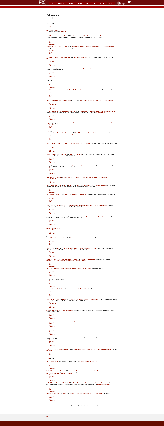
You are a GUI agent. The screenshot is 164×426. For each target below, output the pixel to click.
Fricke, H (60, 35)
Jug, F (73, 122)
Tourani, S (48, 349)
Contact (111, 3)
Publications (61, 3)
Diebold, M (54, 393)
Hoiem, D (57, 57)
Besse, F (48, 68)
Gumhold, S (68, 100)
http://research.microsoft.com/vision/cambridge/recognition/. (59, 373)
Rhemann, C (48, 277)
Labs (52, 3)
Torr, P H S (70, 177)
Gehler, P (54, 237)
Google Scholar (52, 40)
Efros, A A (61, 57)
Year (57, 30)
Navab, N (58, 382)
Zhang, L (64, 185)
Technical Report (51, 403)
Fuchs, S (58, 248)
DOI (50, 38)
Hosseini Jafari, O (68, 259)
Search (50, 18)
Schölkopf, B (70, 185)
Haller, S (48, 122)
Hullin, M (48, 259)
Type (54, 30)
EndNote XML (52, 27)
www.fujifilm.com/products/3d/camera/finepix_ (92, 239)
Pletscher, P (48, 154)
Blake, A (60, 132)
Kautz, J (63, 68)
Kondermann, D (59, 194)
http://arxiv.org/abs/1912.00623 (53, 228)
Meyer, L (56, 35)
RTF (50, 26)
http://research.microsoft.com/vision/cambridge (80, 134)
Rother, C (66, 35)
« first (66, 405)
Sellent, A (48, 310)
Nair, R (47, 194)
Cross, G (64, 132)
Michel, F (48, 100)
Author (47, 30)
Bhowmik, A (48, 226)
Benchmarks (103, 3)
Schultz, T (56, 259)
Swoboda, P (77, 122)
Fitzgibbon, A (57, 68)
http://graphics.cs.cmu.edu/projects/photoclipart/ (56, 58)
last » (98, 405)
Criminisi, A (75, 57)
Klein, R (52, 259)
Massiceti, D (49, 177)
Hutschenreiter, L (59, 122)
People (79, 3)
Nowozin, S (58, 111)
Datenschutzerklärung (53, 423)
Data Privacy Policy (64, 423)
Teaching (71, 3)
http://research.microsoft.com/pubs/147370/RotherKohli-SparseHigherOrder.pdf (63, 269)
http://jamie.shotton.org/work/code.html (88, 361)
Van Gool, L (58, 237)
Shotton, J (67, 111)
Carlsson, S (53, 143)
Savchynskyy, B (85, 122)
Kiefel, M (60, 185)
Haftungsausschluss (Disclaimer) (110, 423)
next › (94, 405)
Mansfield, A (49, 237)
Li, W (63, 259)
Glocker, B (48, 382)
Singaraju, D (49, 329)
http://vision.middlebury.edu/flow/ (104, 384)
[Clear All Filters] (63, 31)
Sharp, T (58, 205)
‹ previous (71, 405)
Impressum (99, 423)
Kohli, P (58, 154)
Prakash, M (52, 122)
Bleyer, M (48, 299)
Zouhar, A (52, 35)
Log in (92, 423)
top (47, 416)
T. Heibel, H (53, 382)
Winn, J (69, 57)
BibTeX (50, 25)
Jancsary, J (48, 205)
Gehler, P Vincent (50, 185)
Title (51, 30)
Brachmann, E (57, 100)
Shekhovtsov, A (54, 349)
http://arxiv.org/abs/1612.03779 (102, 112)
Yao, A (60, 259)
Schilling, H (48, 393)
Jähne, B (64, 393)
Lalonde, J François (50, 57)
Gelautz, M (63, 277)
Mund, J (48, 35)
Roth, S (58, 310)
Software (94, 3)
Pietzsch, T (65, 122)
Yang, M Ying (63, 100)
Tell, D (58, 143)
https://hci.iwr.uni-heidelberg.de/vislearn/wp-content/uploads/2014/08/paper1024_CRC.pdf (66, 260)
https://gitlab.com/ (50, 350)
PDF (49, 131)
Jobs (87, 3)
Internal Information (84, 423)
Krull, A (52, 100)
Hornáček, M (49, 288)
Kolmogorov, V (49, 132)
